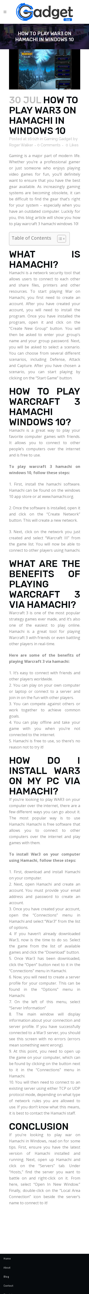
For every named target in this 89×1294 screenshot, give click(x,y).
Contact (9, 1285)
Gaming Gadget (58, 139)
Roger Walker (21, 145)
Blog (6, 1276)
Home (7, 1258)
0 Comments (49, 145)
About (7, 1267)
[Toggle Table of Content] (59, 239)
